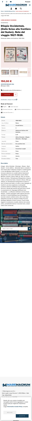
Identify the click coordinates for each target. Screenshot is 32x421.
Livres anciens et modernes (22, 11)
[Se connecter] (11, 9)
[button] (29, 72)
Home (2, 11)
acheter (7, 94)
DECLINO (10, 412)
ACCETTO (22, 416)
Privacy (3, 234)
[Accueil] (16, 5)
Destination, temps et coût (8, 100)
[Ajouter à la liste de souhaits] (15, 94)
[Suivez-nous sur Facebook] (2, 1)
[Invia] (29, 228)
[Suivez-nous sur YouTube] (10, 1)
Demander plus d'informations (11, 90)
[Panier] (16, 9)
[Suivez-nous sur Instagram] (6, 1)
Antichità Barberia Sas (10, 11)
